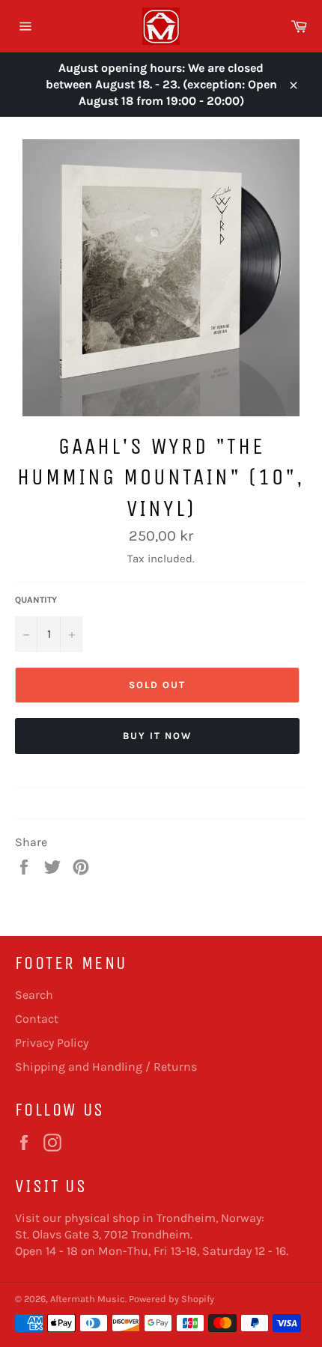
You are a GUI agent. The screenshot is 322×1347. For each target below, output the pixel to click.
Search (34, 995)
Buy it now (157, 735)
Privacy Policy (51, 1043)
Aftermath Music (87, 1298)
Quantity (36, 600)
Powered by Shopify (171, 1298)
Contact (36, 1019)
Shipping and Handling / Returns (106, 1066)
